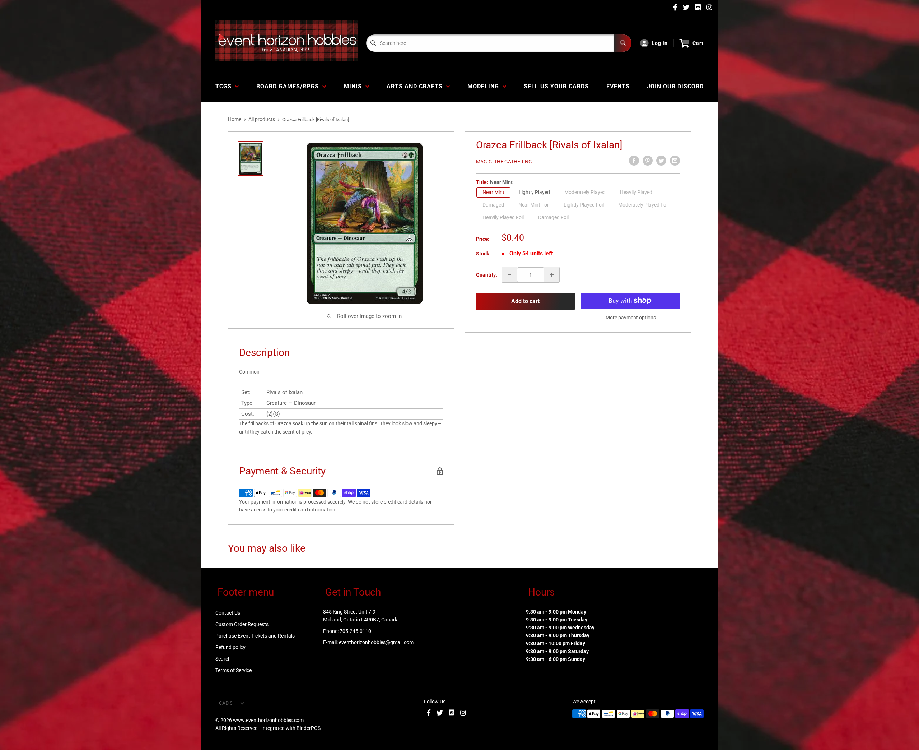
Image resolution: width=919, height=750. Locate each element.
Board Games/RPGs (289, 86)
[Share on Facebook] (634, 161)
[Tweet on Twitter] (661, 161)
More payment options (631, 317)
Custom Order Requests (242, 624)
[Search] (622, 43)
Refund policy (230, 647)
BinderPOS (309, 728)
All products (261, 119)
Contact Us (227, 613)
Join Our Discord (675, 86)
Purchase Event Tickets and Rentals (255, 636)
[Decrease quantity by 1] (509, 274)
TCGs (225, 86)
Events (618, 86)
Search (223, 659)
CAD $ (226, 703)
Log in (660, 43)
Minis (354, 86)
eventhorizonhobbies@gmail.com (376, 642)
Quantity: (486, 275)
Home (234, 119)
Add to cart (525, 301)
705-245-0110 (355, 631)
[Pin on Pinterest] (648, 161)
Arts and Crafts (416, 86)
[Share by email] (675, 161)
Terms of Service (233, 670)
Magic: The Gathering (504, 162)
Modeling (485, 86)
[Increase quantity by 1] (551, 274)
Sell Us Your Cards (556, 86)
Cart (698, 43)
